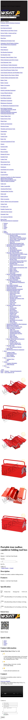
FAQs (5, 228)
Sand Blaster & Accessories (16, 320)
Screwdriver (12, 309)
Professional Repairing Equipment (15, 289)
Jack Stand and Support (15, 236)
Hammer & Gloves (14, 312)
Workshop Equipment (15, 240)
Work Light (12, 335)
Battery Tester (13, 269)
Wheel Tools (13, 294)
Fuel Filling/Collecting (15, 278)
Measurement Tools (14, 316)
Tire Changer (13, 247)
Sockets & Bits (13, 308)
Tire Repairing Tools (14, 251)
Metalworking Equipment (13, 325)
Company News (10, 359)
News (5, 226)
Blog (8, 360)
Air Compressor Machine (16, 347)
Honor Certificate (11, 356)
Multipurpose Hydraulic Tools (17, 243)
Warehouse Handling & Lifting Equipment (17, 324)
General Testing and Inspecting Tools (18, 267)
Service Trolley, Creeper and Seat (17, 239)
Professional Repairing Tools (13, 290)
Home (5, 231)
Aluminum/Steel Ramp (15, 332)
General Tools (13, 302)
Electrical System (14, 297)
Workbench (12, 318)
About (5, 224)
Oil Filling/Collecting (15, 277)
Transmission (13, 299)
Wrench (11, 306)
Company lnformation (12, 363)
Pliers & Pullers (13, 310)
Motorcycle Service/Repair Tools (14, 326)
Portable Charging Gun (15, 343)
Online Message (10, 364)
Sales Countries (10, 355)
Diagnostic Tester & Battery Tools (15, 252)
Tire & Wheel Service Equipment (14, 246)
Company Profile (11, 352)
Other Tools (12, 321)
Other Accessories (14, 337)
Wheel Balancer (13, 248)
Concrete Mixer (13, 322)
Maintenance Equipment (12, 279)
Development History (12, 353)
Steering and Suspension (15, 295)
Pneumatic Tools (10, 345)
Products (6, 223)
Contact (5, 227)
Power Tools (10, 348)
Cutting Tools (13, 314)
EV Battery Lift (13, 341)
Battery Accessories (14, 271)
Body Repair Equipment (12, 285)
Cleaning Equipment (11, 287)
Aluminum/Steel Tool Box (16, 333)
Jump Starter (12, 273)
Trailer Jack (12, 329)
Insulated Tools (13, 313)
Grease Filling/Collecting (15, 275)
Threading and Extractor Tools (17, 298)
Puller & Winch (13, 336)
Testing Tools (13, 340)
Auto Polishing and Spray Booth (14, 286)
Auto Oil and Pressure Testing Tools (18, 260)
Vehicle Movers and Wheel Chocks (18, 238)
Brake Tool (12, 304)
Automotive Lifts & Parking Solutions (15, 244)
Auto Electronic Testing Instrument (18, 256)
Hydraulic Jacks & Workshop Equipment (16, 234)
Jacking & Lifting (14, 235)
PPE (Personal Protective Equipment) (15, 349)
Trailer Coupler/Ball (14, 330)
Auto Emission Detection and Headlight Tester (16, 263)
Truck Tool (12, 301)
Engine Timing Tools (14, 291)
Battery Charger (13, 270)
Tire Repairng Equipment (16, 250)
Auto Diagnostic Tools (15, 255)
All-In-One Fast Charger (15, 344)
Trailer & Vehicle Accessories (13, 328)
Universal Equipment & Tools (14, 305)
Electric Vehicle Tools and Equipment (15, 339)
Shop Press (12, 242)
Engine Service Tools (15, 293)
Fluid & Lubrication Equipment (14, 274)
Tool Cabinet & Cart (14, 317)
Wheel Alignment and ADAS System (18, 254)
